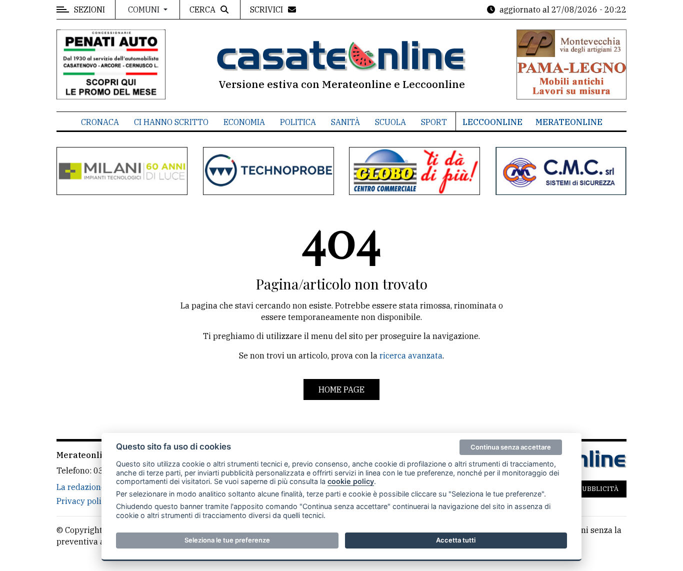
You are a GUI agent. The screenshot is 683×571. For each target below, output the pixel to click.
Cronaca (100, 122)
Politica (298, 122)
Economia (244, 122)
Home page (341, 389)
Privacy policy (83, 501)
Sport (434, 122)
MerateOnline (569, 122)
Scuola (390, 122)
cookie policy (351, 481)
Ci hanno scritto (171, 122)
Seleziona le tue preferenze (227, 540)
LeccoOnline (492, 122)
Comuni (145, 9)
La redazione (81, 487)
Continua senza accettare (510, 447)
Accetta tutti (456, 540)
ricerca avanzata (411, 355)
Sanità (345, 122)
